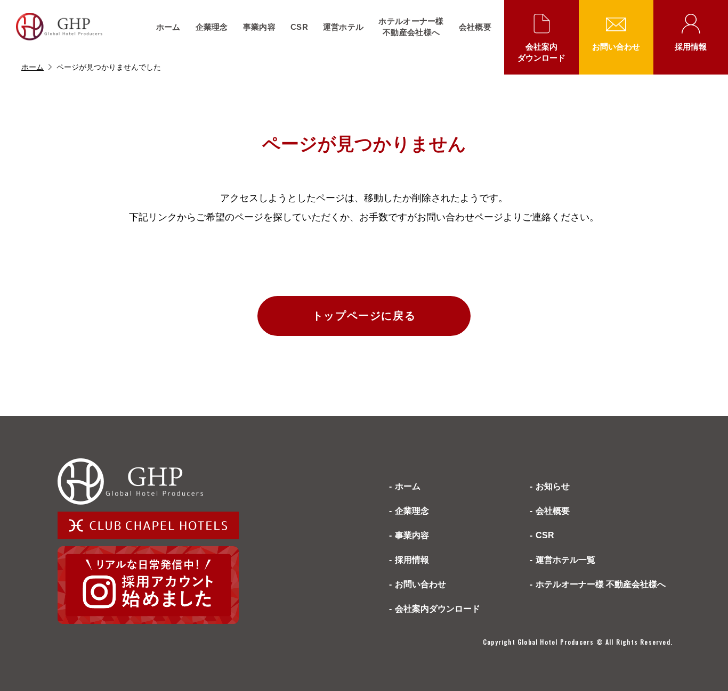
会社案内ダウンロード (541, 52)
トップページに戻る (364, 316)
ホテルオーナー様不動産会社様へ (410, 27)
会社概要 (475, 26)
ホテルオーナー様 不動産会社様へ (601, 584)
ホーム (168, 26)
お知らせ (553, 486)
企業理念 (212, 26)
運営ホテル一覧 (565, 559)
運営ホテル (343, 26)
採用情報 (691, 46)
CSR (299, 26)
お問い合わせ (616, 46)
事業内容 (259, 26)
